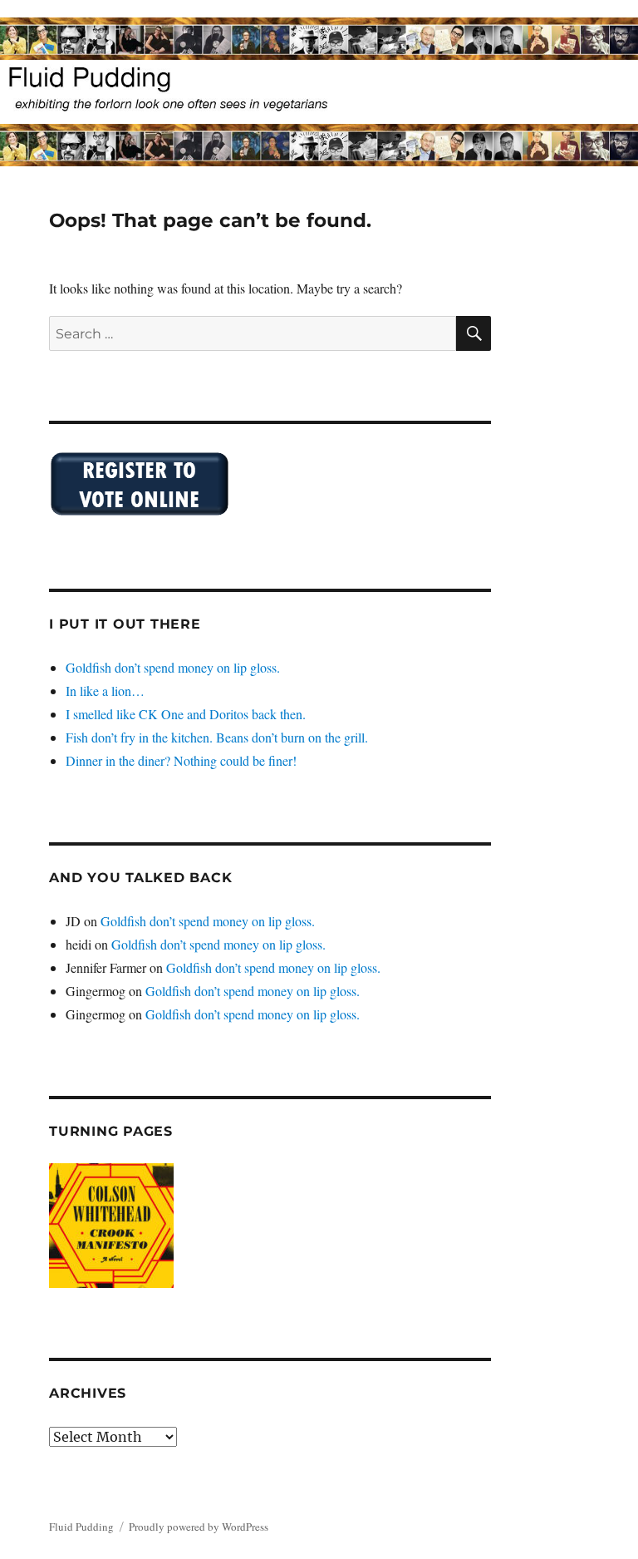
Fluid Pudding (81, 1526)
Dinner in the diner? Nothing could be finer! (181, 760)
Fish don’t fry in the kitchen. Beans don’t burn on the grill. (217, 737)
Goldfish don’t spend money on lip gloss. (173, 667)
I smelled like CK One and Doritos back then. (186, 714)
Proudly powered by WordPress (198, 1526)
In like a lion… (105, 690)
